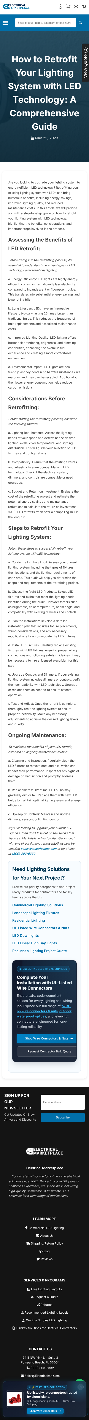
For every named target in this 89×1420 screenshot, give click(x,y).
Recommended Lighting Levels (46, 1312)
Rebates (46, 1304)
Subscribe (63, 1117)
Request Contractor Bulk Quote (49, 1051)
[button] (60, 7)
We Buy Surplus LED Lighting (46, 1320)
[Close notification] (81, 1387)
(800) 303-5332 (23, 853)
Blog (46, 1251)
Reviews (46, 1259)
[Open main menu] (6, 22)
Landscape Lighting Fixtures (35, 913)
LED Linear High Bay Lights (34, 943)
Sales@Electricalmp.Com (42, 1375)
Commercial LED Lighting (46, 1228)
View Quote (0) (85, 62)
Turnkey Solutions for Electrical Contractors (46, 1328)
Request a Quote (46, 1297)
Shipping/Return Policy (46, 1243)
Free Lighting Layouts (46, 1289)
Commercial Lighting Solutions (37, 905)
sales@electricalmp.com (38, 848)
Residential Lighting (28, 920)
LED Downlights (25, 935)
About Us (46, 1235)
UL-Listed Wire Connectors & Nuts (40, 928)
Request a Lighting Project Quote (39, 951)
